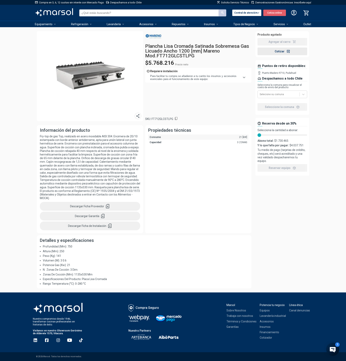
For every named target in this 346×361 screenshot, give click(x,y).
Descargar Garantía (90, 216)
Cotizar (282, 51)
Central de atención (247, 13)
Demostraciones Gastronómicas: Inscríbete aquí (281, 2)
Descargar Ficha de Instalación (90, 226)
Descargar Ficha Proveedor (90, 206)
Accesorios (267, 321)
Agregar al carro (282, 42)
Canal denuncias (299, 310)
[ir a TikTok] (80, 340)
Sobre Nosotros (236, 310)
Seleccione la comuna (282, 107)
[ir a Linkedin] (35, 340)
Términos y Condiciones (241, 321)
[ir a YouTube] (69, 340)
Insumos (265, 326)
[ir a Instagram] (58, 340)
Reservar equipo (282, 168)
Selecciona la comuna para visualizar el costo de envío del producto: (279, 86)
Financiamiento (269, 332)
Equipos (265, 310)
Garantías (232, 326)
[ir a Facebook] (46, 340)
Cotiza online (274, 12)
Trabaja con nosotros (239, 315)
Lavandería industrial (273, 315)
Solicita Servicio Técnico (233, 2)
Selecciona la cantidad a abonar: (277, 130)
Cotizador (266, 337)
